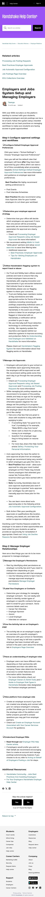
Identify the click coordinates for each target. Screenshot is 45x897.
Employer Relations (36, 43)
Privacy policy (17, 893)
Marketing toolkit (11, 860)
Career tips (9, 841)
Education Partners (23, 43)
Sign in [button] (38, 3)
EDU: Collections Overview (13, 78)
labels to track (33, 242)
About (31, 860)
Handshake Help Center (9, 43)
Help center (10, 851)
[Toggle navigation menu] (34, 3)
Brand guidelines (34, 872)
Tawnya (11, 102)
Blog (30, 841)
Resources (32, 838)
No (28, 802)
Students (10, 831)
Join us (31, 863)
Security (9, 863)
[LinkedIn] (9, 788)
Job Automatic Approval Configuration (18, 70)
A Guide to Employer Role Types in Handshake (25, 682)
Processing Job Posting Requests (16, 61)
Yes (16, 802)
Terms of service (27, 893)
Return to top (8, 816)
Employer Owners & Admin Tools (22, 680)
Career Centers (11, 856)
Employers (33, 831)
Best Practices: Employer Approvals (17, 65)
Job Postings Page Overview (14, 74)
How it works (10, 835)
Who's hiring (10, 838)
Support (9, 878)
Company (33, 856)
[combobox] (16, 28)
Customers (32, 835)
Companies (10, 844)
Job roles (9, 848)
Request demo (33, 844)
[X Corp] (6, 788)
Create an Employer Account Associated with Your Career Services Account (23, 725)
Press (30, 866)
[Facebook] (3, 788)
